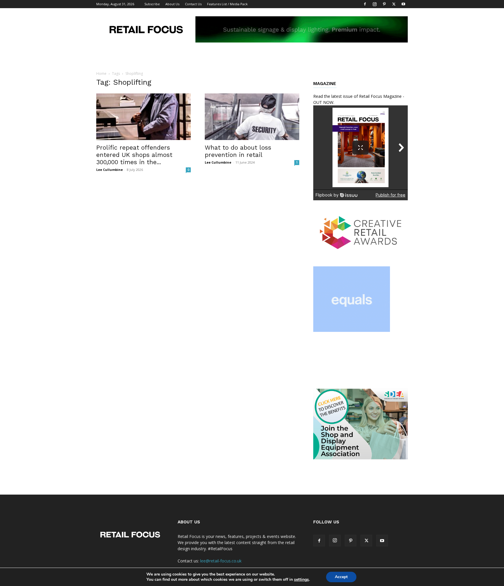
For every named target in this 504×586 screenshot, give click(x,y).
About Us (172, 4)
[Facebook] (364, 4)
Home (101, 73)
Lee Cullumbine (109, 169)
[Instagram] (374, 4)
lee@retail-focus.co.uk (221, 561)
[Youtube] (403, 4)
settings (301, 579)
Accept (341, 577)
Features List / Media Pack (227, 4)
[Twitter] (393, 4)
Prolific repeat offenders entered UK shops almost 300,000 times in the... (134, 155)
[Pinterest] (384, 4)
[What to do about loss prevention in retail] (252, 116)
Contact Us (193, 4)
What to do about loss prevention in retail (238, 151)
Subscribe (152, 4)
